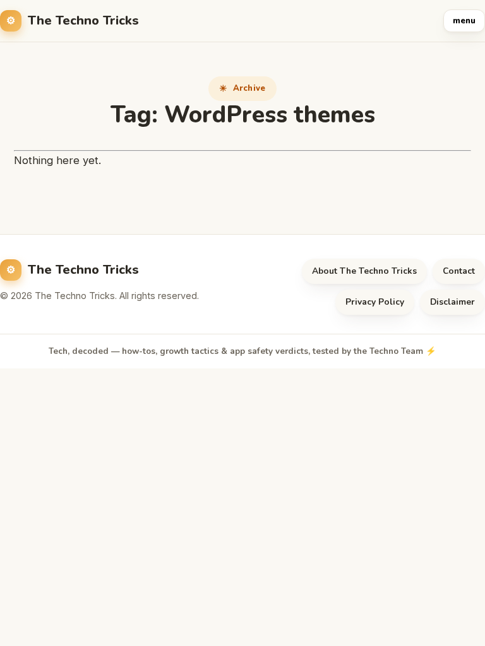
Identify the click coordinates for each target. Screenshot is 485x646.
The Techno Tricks (83, 20)
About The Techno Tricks (364, 271)
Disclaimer (452, 302)
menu (464, 20)
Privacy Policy (374, 302)
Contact (459, 271)
